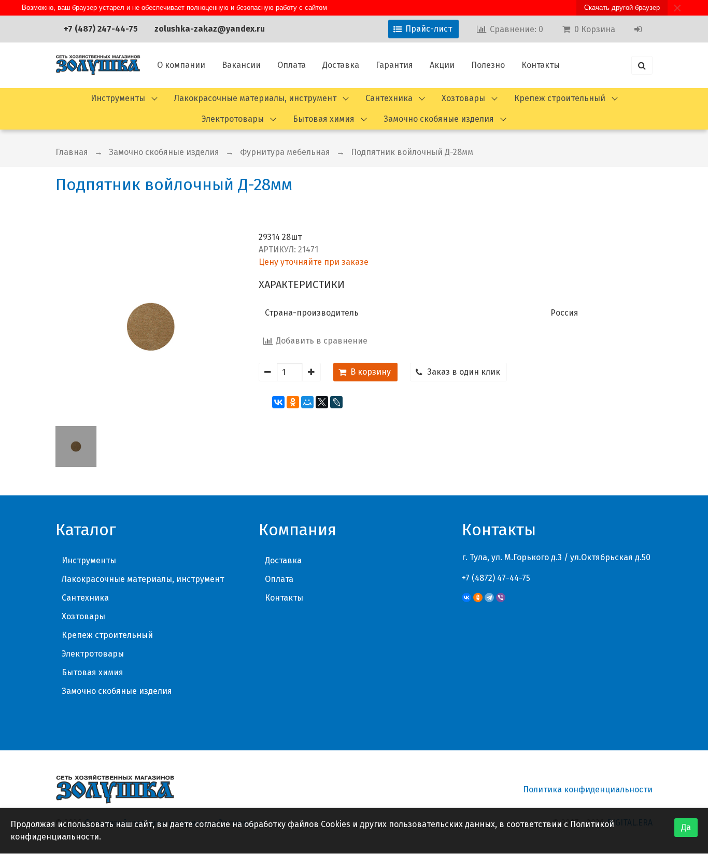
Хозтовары (463, 98)
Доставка (340, 65)
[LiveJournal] (336, 402)
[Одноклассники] (293, 402)
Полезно (488, 65)
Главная (71, 152)
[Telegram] (489, 597)
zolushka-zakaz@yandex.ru (209, 29)
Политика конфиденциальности (588, 789)
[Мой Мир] (307, 402)
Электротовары (233, 119)
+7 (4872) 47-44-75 (496, 578)
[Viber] (500, 597)
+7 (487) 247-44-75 (101, 29)
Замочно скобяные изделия (439, 119)
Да (686, 827)
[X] (322, 402)
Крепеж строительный (559, 98)
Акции (442, 65)
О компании (181, 65)
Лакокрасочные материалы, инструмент (255, 98)
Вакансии (241, 65)
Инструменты (118, 98)
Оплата (291, 65)
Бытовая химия (324, 119)
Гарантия (394, 65)
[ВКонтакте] (278, 402)
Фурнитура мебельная (285, 152)
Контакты (540, 65)
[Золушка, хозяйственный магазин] (98, 65)
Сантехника (389, 98)
